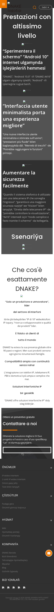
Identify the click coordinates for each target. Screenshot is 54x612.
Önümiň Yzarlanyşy (11, 535)
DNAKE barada (9, 552)
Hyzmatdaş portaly (10, 532)
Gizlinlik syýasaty (10, 571)
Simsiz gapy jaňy (9, 483)
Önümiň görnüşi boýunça (14, 507)
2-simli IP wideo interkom (13, 479)
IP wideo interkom (10, 475)
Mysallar (6, 564)
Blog (4, 567)
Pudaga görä (8, 504)
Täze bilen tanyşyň (10, 486)
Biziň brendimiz (9, 556)
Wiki (4, 528)
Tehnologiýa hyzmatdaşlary (15, 560)
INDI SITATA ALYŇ (48, 553)
